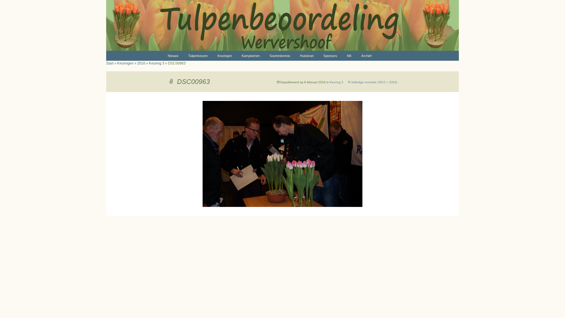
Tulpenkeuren (198, 56)
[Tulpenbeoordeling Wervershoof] (282, 25)
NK (349, 56)
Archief (366, 56)
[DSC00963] (282, 153)
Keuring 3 (156, 63)
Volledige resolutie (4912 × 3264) (374, 82)
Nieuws (173, 56)
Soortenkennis (279, 56)
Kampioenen (251, 56)
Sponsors (330, 56)
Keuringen (224, 56)
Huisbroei (307, 56)
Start (109, 63)
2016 (141, 63)
